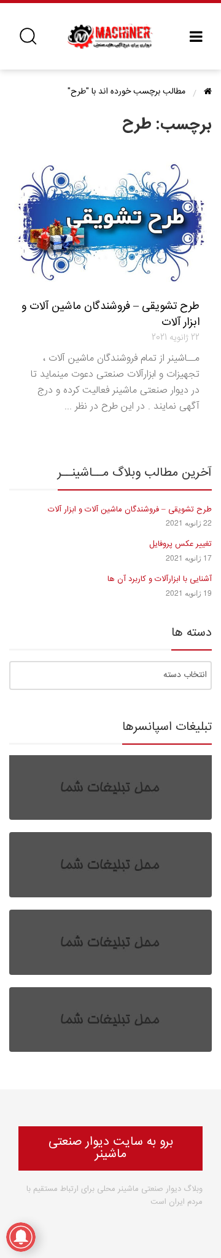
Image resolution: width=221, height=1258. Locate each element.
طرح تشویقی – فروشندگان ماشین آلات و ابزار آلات (110, 314)
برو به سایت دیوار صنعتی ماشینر (110, 1148)
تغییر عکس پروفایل (180, 544)
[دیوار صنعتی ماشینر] (110, 36)
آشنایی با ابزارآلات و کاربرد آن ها (159, 579)
